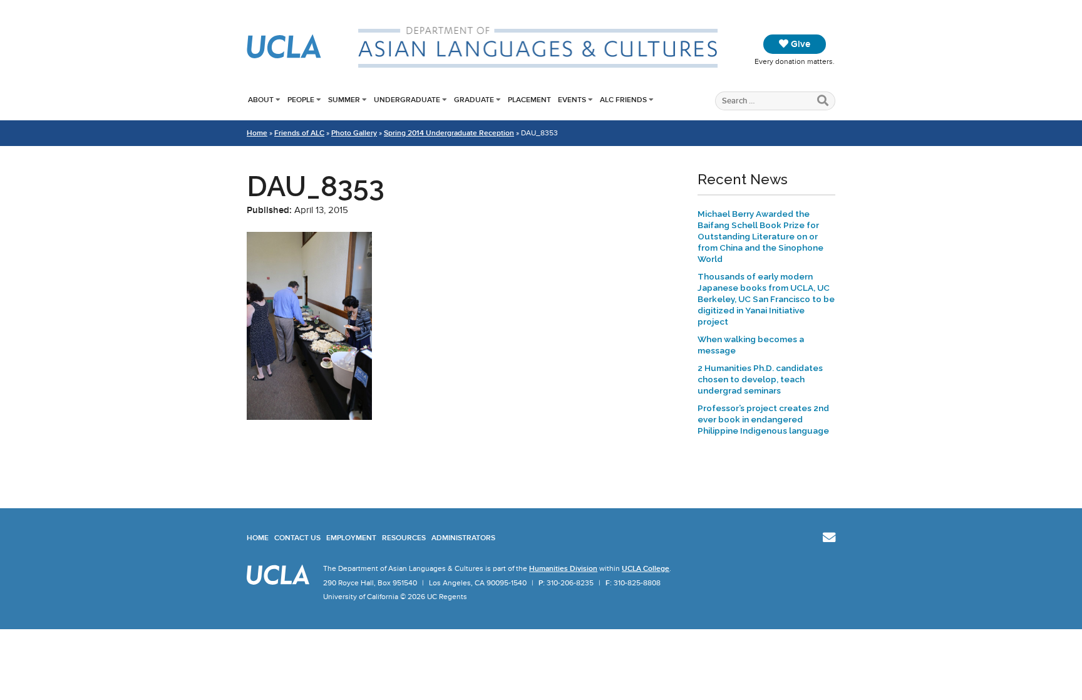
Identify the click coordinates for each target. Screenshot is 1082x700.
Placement (529, 99)
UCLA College (645, 568)
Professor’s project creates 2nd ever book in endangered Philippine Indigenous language (763, 419)
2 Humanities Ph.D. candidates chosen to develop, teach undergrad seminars (760, 379)
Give (799, 44)
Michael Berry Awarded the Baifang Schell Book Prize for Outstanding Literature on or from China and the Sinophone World (760, 236)
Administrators (463, 537)
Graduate (474, 99)
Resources (404, 537)
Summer (344, 99)
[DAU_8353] (309, 417)
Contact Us (297, 537)
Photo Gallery (354, 132)
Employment (351, 537)
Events (572, 99)
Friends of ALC (299, 132)
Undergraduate (407, 99)
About (261, 99)
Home (257, 132)
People (300, 99)
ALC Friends (623, 99)
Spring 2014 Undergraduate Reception (449, 132)
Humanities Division (563, 568)
